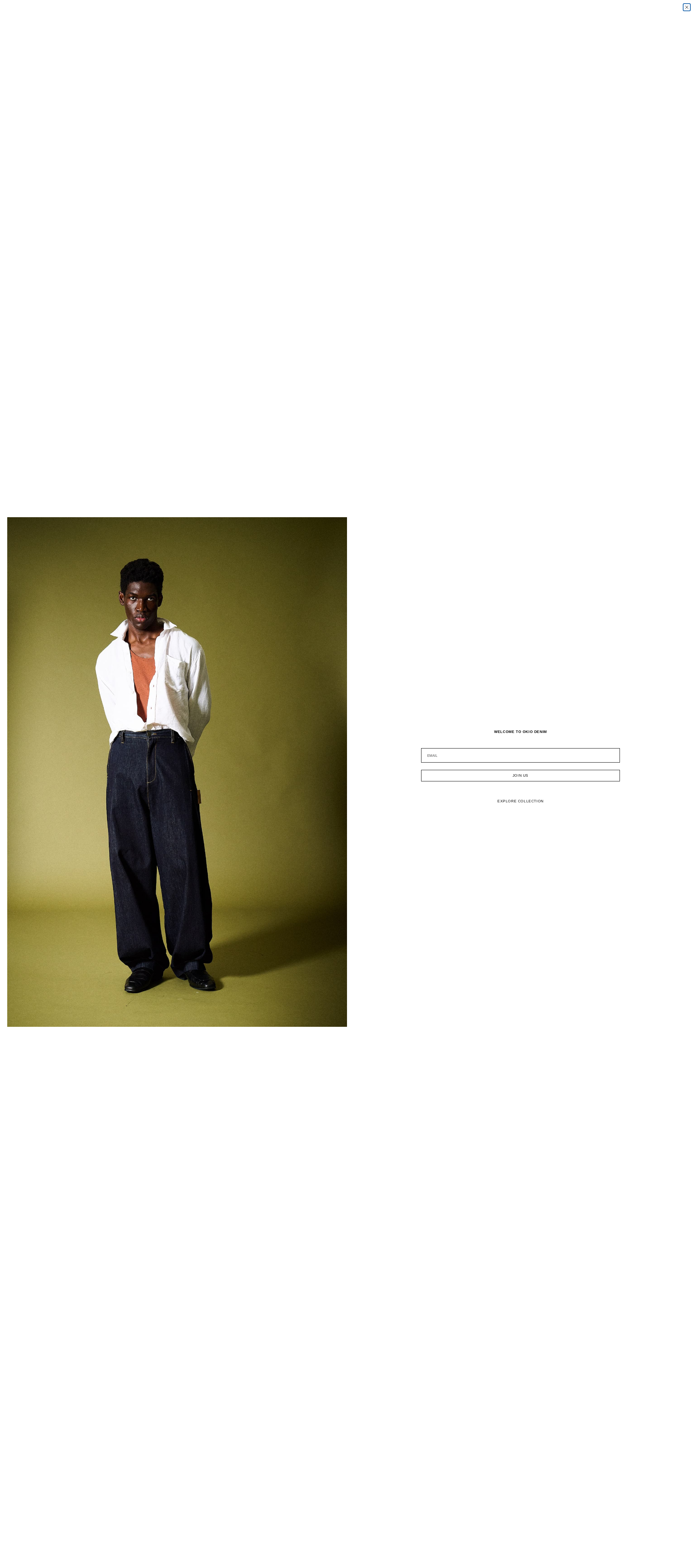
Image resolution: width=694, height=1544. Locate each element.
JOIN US (520, 775)
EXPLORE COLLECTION (520, 801)
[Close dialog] (686, 7)
